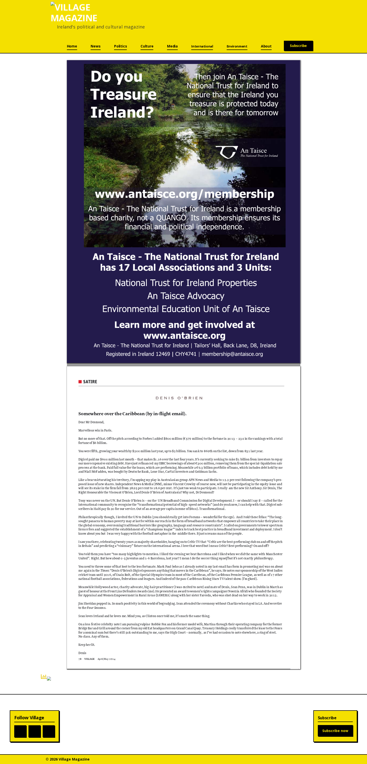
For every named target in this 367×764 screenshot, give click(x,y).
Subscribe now (335, 730)
